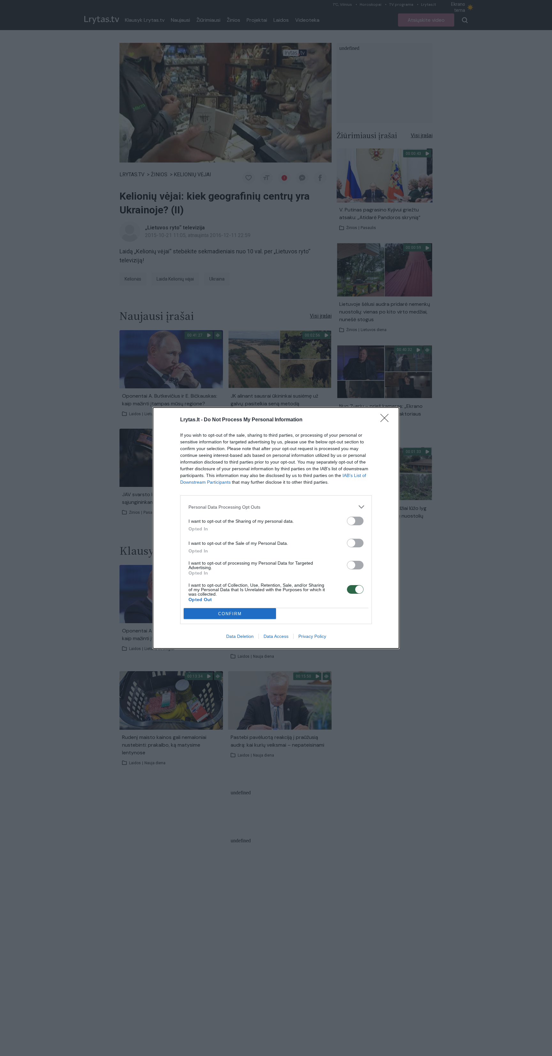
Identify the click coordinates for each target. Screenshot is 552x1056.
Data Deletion (240, 636)
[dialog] (276, 528)
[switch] (355, 521)
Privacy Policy (312, 636)
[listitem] (276, 507)
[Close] (386, 420)
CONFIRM (230, 613)
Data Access (276, 636)
